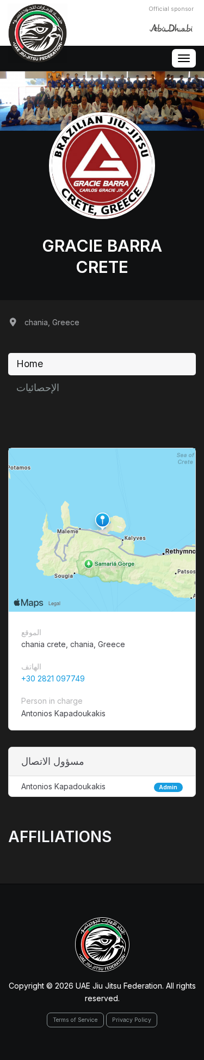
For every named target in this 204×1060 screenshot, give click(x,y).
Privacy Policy (131, 1020)
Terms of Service (75, 1020)
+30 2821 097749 (53, 678)
